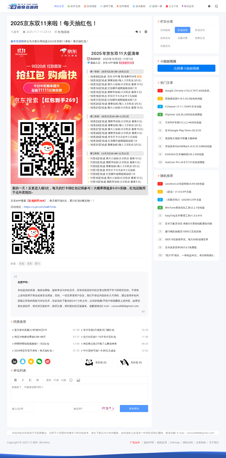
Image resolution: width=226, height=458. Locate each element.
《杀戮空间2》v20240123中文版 (180, 199)
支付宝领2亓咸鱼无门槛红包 (98, 329)
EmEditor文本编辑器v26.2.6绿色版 (181, 154)
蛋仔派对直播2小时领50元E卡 (30, 329)
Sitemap (175, 442)
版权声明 (149, 442)
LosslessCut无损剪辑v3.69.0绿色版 (181, 183)
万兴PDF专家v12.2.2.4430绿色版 (180, 122)
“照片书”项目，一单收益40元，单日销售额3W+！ (189, 255)
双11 (37, 263)
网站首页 (58, 6)
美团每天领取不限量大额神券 (178, 138)
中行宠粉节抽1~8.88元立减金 (99, 350)
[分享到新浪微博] (47, 361)
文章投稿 (201, 442)
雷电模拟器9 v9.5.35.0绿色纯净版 (180, 98)
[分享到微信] (39, 361)
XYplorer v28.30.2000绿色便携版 (180, 114)
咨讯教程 (140, 6)
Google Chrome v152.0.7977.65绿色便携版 (186, 90)
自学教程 (124, 6)
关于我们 (214, 442)
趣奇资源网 (17, 41)
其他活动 (200, 30)
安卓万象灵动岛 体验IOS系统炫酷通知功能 (185, 223)
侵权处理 (162, 442)
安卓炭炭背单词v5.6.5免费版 (178, 247)
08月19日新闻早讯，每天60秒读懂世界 (183, 239)
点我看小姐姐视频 (186, 68)
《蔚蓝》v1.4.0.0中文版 (175, 191)
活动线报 (165, 30)
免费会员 (200, 38)
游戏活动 (165, 38)
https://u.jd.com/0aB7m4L (40, 207)
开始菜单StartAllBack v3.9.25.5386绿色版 (185, 146)
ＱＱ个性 (173, 6)
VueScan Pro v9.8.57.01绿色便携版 (182, 162)
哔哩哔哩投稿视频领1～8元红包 (31, 343)
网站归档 (188, 442)
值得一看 (156, 6)
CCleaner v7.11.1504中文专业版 (180, 106)
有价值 (100, 362)
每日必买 (188, 6)
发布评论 (134, 408)
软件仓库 (75, 6)
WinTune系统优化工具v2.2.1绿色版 (182, 207)
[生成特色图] (14, 361)
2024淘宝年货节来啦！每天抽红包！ (34, 350)
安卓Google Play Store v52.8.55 (180, 130)
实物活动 (165, 46)
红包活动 (63, 32)
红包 (21, 263)
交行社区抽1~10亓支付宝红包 (99, 336)
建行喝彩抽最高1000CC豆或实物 (180, 231)
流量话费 (183, 38)
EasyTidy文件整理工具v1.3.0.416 (180, 215)
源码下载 (108, 6)
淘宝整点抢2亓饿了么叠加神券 (100, 343)
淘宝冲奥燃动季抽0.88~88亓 (30, 336)
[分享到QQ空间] (23, 361)
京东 (29, 263)
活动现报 (91, 6)
